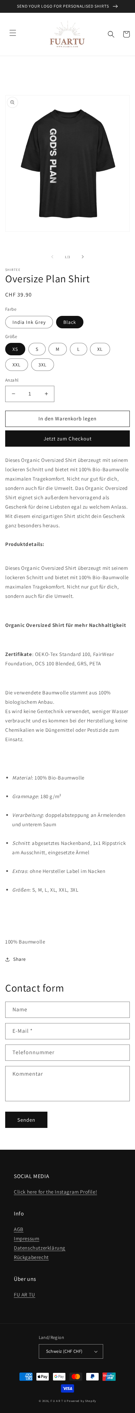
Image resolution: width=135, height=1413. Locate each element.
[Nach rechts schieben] (82, 256)
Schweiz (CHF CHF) (64, 1351)
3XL (42, 365)
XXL (16, 365)
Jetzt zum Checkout (68, 438)
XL (100, 349)
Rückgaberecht (31, 1257)
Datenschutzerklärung (39, 1248)
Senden (26, 1119)
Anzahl (11, 380)
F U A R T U (58, 1401)
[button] (12, 32)
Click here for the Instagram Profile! (55, 1191)
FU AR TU (24, 1294)
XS (15, 349)
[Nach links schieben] (52, 256)
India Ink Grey (29, 322)
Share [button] (19, 959)
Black (69, 322)
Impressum (26, 1238)
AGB (19, 1229)
